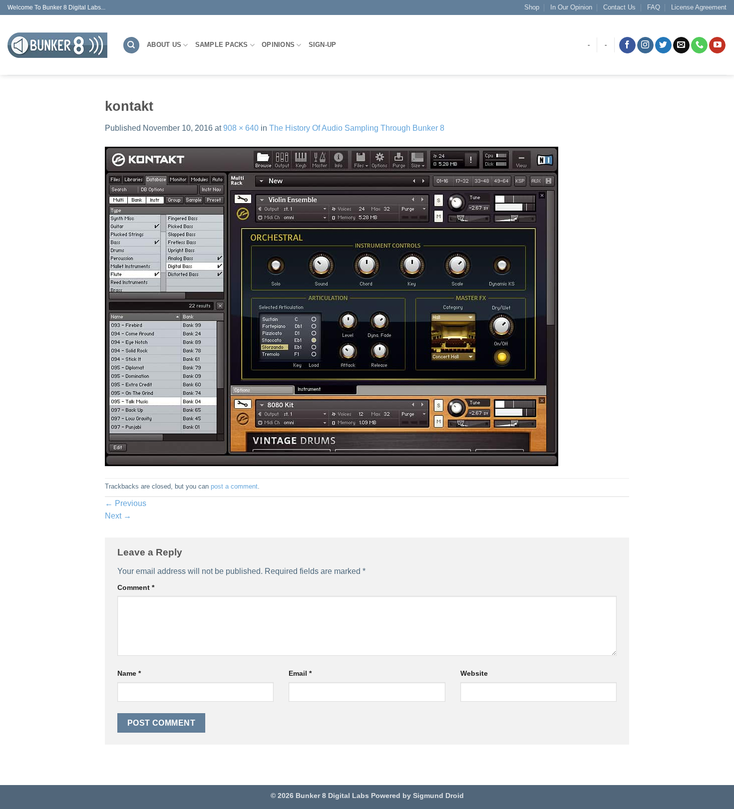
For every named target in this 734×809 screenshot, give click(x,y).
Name (129, 673)
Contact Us (619, 7)
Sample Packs (221, 44)
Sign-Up (323, 44)
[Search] (131, 45)
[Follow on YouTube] (717, 45)
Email (300, 673)
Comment (135, 587)
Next (118, 516)
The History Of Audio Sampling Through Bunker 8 (356, 128)
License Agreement (699, 7)
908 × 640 (241, 128)
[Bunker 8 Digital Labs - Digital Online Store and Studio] (57, 45)
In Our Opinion (571, 7)
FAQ (653, 7)
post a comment (234, 486)
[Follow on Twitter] (663, 45)
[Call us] (699, 45)
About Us (164, 44)
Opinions (278, 44)
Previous (125, 503)
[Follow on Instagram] (645, 45)
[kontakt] (331, 305)
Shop (531, 7)
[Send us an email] (681, 45)
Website (474, 673)
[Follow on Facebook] (627, 45)
